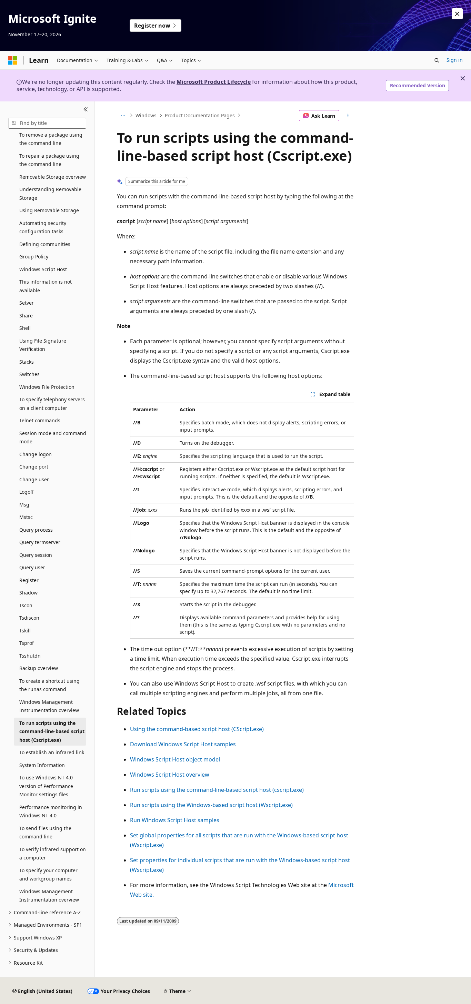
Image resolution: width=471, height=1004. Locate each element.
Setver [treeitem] (26, 302)
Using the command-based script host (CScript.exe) (197, 729)
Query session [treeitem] (35, 555)
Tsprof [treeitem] (26, 643)
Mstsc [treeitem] (26, 517)
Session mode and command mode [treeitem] (52, 437)
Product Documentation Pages (200, 115)
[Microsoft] (12, 60)
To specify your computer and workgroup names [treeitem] (48, 874)
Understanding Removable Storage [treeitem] (50, 193)
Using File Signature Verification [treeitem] (42, 345)
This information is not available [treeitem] (45, 286)
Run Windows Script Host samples (174, 820)
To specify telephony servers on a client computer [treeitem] (52, 403)
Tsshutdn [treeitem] (30, 655)
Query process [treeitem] (36, 529)
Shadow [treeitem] (28, 592)
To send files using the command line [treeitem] (45, 832)
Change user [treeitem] (34, 479)
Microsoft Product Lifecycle (214, 82)
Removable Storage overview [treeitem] (52, 177)
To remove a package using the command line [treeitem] (50, 139)
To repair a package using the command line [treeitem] (49, 160)
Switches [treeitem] (29, 374)
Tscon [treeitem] (25, 605)
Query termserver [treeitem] (39, 542)
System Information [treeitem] (42, 765)
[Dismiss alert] (457, 13)
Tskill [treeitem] (25, 630)
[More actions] (348, 115)
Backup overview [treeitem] (38, 668)
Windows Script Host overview (169, 774)
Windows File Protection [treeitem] (46, 387)
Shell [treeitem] (25, 328)
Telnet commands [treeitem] (39, 420)
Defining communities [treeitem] (44, 244)
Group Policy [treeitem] (33, 256)
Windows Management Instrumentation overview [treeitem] (49, 706)
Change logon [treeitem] (35, 454)
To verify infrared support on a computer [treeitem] (52, 853)
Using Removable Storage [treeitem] (49, 210)
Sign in (455, 60)
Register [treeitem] (29, 580)
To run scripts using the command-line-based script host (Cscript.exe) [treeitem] (51, 731)
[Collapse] (86, 109)
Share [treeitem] (26, 315)
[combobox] (47, 123)
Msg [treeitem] (24, 504)
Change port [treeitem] (33, 466)
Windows (146, 115)
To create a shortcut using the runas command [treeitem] (49, 685)
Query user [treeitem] (32, 567)
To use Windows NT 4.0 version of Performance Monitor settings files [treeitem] (46, 786)
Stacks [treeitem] (26, 361)
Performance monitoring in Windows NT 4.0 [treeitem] (50, 811)
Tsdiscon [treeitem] (29, 617)
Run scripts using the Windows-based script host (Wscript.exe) (211, 805)
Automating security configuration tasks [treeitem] (42, 227)
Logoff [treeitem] (26, 492)
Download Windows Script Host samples (183, 744)
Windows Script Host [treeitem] (43, 269)
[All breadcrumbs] (123, 115)
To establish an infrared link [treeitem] (51, 752)
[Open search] (437, 60)
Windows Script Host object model (175, 759)
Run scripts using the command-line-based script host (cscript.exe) (217, 790)
